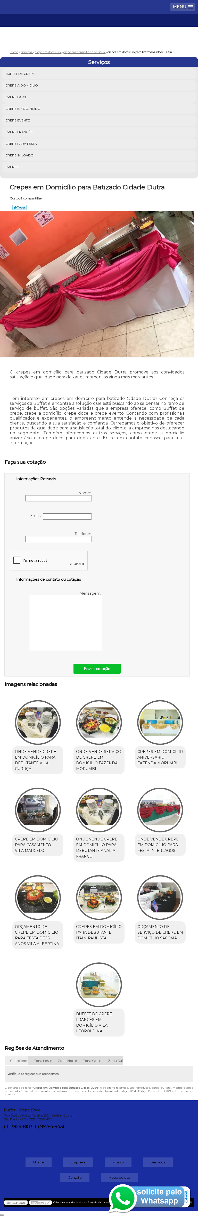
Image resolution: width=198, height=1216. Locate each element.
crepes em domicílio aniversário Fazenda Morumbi (160, 757)
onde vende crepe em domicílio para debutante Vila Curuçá (35, 760)
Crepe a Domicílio (21, 85)
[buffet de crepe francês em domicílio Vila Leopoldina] (99, 982)
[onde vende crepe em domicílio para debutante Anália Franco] (99, 807)
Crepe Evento (17, 120)
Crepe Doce (16, 97)
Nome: (85, 493)
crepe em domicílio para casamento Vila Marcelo (36, 845)
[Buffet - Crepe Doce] (99, 29)
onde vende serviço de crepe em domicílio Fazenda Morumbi (98, 760)
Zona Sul (115, 1061)
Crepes (11, 167)
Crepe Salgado (19, 155)
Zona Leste (43, 1061)
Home (38, 1162)
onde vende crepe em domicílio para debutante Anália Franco (96, 848)
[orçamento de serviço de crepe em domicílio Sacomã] (160, 895)
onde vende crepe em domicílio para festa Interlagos (158, 845)
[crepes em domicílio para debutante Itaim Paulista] (99, 895)
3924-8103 (21, 1126)
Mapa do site (119, 1177)
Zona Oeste (92, 1061)
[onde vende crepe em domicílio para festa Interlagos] (160, 807)
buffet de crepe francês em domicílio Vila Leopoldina (94, 1022)
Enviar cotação (97, 668)
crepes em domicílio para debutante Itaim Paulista (99, 932)
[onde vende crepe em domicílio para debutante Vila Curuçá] (37, 720)
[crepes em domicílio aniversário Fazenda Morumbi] (160, 720)
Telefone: (83, 533)
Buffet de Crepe (20, 74)
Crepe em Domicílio (22, 109)
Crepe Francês (18, 132)
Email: (36, 515)
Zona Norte (67, 1061)
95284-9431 (52, 1126)
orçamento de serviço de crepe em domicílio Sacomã (160, 932)
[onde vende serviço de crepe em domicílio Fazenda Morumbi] (99, 720)
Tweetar (19, 207)
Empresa (78, 1162)
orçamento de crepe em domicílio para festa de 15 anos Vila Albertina (37, 935)
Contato (75, 1177)
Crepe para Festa (21, 144)
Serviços (99, 62)
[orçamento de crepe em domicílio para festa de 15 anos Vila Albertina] (37, 895)
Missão (118, 1162)
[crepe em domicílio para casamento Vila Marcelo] (37, 807)
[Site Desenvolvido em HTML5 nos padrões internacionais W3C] (40, 1202)
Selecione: (19, 1061)
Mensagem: (90, 593)
